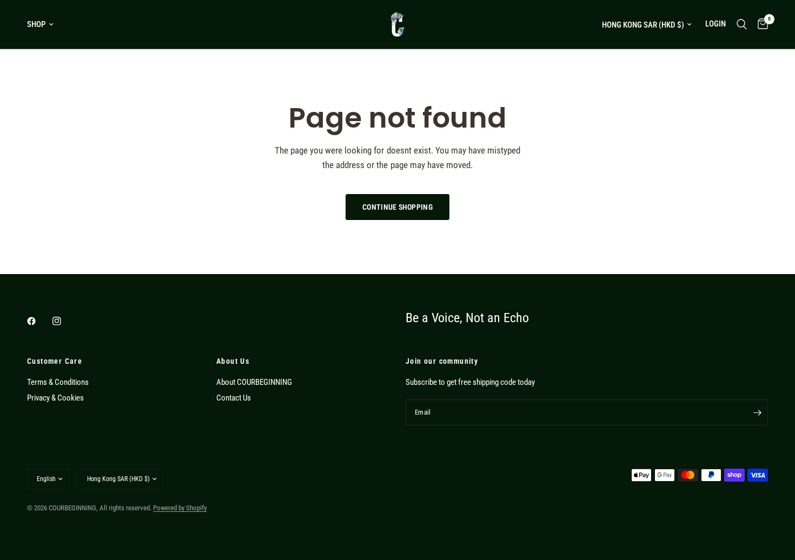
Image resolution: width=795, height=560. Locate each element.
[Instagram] (64, 321)
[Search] (741, 24)
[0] (760, 24)
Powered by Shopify (180, 508)
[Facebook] (39, 321)
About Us (232, 361)
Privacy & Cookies (55, 398)
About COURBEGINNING (254, 382)
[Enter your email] (757, 412)
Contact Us (233, 398)
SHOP (36, 24)
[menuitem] (44, 24)
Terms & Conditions (58, 382)
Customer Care (54, 361)
